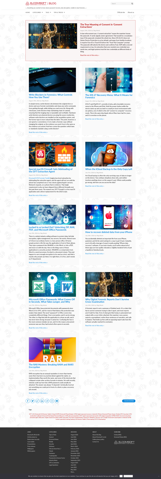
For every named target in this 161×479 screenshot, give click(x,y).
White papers (31, 451)
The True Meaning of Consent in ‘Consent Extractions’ (101, 25)
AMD (60, 417)
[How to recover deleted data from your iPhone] (108, 229)
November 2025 (75, 455)
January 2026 (74, 451)
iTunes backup (90, 419)
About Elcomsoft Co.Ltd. (99, 437)
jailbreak (39, 416)
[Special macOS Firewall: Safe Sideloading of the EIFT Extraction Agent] (52, 166)
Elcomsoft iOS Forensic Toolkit (39, 178)
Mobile (51, 441)
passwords (95, 416)
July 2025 (73, 465)
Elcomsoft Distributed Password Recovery (53, 416)
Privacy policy (128, 476)
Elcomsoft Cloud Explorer (115, 417)
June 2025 (74, 467)
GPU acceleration (54, 462)
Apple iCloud (48, 417)
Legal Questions (53, 465)
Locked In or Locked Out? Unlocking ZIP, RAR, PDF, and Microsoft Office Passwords (52, 228)
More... (73, 472)
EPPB (113, 416)
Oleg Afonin (96, 30)
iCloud (53, 414)
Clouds (51, 451)
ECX (96, 419)
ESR (67, 416)
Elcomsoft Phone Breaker (67, 414)
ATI (102, 417)
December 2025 (75, 453)
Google (106, 417)
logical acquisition (106, 416)
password (89, 416)
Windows (92, 417)
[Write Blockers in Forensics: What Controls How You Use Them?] (52, 91)
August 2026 (74, 434)
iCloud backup (101, 419)
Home (28, 12)
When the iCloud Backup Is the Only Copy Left (108, 169)
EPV (122, 414)
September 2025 (75, 460)
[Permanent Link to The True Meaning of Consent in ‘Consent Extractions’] (53, 36)
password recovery (86, 414)
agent (84, 416)
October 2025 (75, 458)
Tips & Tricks (52, 434)
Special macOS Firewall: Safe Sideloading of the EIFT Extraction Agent (50, 170)
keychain (126, 414)
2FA (100, 416)
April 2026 (74, 444)
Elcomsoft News (53, 439)
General (51, 437)
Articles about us (32, 437)
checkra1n (86, 417)
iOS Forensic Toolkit (80, 419)
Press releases (31, 446)
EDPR (57, 414)
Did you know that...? (55, 448)
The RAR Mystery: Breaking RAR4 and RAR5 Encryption (51, 365)
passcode (65, 417)
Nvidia (118, 414)
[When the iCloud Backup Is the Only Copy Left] (108, 166)
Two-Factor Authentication (76, 417)
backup (73, 419)
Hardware (52, 453)
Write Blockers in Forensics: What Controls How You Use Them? (50, 95)
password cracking (65, 419)
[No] (159, 476)
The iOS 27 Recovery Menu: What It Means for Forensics (108, 96)
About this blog (96, 434)
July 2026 (73, 437)
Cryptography (53, 455)
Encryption (56, 417)
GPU (81, 416)
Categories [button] (37, 12)
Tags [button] (47, 12)
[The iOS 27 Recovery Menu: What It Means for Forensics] (108, 92)
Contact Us (95, 441)
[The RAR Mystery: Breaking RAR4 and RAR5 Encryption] (52, 361)
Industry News (53, 460)
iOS (33, 414)
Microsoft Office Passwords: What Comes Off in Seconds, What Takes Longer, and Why (52, 300)
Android (125, 417)
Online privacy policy (98, 439)
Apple (79, 414)
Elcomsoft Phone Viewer (109, 414)
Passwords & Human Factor (57, 458)
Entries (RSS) (117, 434)
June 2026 (74, 439)
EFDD (117, 416)
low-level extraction (125, 416)
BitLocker (41, 417)
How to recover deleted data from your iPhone (108, 232)
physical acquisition (74, 416)
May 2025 (73, 469)
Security (98, 417)
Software (51, 446)
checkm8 (94, 414)
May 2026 (73, 441)
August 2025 (74, 462)
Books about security (33, 439)
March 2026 (74, 446)
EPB (75, 414)
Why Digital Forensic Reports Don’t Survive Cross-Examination (107, 300)
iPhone (100, 414)
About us (131, 12)
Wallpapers (30, 448)
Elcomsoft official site (33, 434)
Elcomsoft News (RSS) (120, 437)
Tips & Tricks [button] (58, 12)
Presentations (31, 444)
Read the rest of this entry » (89, 55)
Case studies (30, 441)
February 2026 (75, 448)
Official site (121, 12)
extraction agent (34, 417)
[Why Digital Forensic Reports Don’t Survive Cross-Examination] (108, 296)
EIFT (30, 414)
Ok (121, 476)
